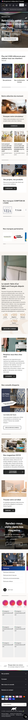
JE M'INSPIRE (8, 376)
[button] (16, 5)
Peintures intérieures (9, 572)
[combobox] (14, 9)
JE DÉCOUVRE (8, 188)
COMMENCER (14, 126)
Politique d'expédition (6, 716)
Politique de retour (20, 715)
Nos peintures (7, 80)
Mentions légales (5, 713)
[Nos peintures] (7, 71)
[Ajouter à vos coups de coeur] (11, 132)
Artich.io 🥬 (21, 711)
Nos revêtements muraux (19, 81)
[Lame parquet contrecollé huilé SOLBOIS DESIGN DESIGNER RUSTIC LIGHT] (7, 136)
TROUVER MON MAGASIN (10, 39)
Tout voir (3, 60)
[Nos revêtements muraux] (19, 71)
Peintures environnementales (11, 578)
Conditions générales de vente (7, 715)
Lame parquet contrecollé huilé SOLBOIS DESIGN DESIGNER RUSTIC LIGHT (6, 147)
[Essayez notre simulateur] (14, 107)
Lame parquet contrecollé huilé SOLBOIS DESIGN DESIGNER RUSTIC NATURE (19, 147)
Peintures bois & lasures (10, 575)
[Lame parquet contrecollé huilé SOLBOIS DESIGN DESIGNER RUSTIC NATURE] (19, 136)
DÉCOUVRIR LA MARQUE (10, 328)
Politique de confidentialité (16, 713)
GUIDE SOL (8, 510)
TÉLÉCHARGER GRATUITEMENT (13, 472)
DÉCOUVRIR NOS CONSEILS (12, 427)
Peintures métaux (8, 581)
